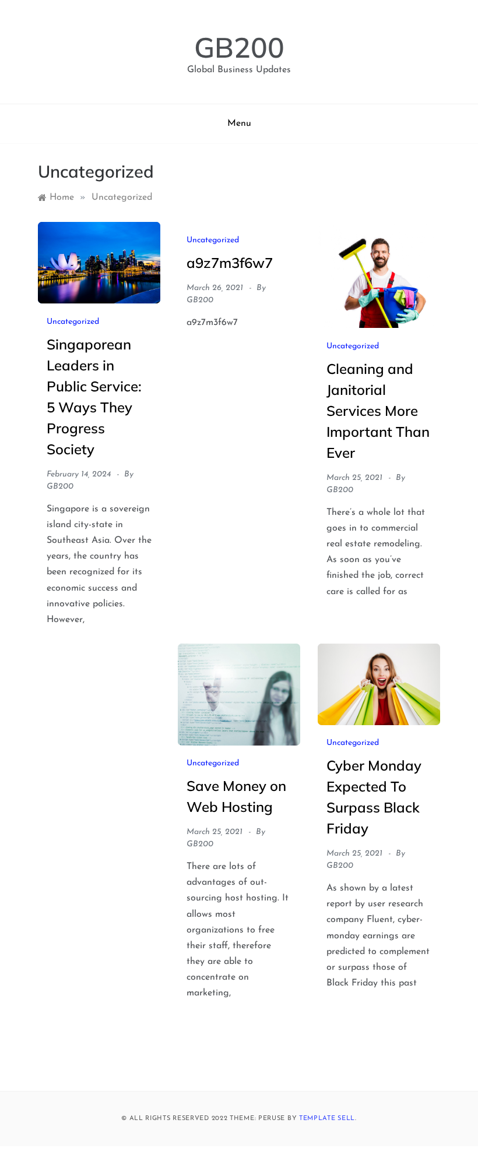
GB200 (239, 47)
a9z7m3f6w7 (230, 262)
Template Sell (327, 1118)
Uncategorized (73, 321)
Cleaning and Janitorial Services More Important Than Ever (378, 410)
